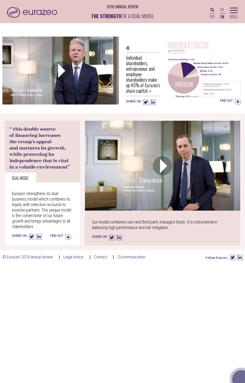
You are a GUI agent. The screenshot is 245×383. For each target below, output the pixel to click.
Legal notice (73, 257)
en (222, 17)
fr (222, 10)
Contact (100, 257)
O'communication (131, 257)
